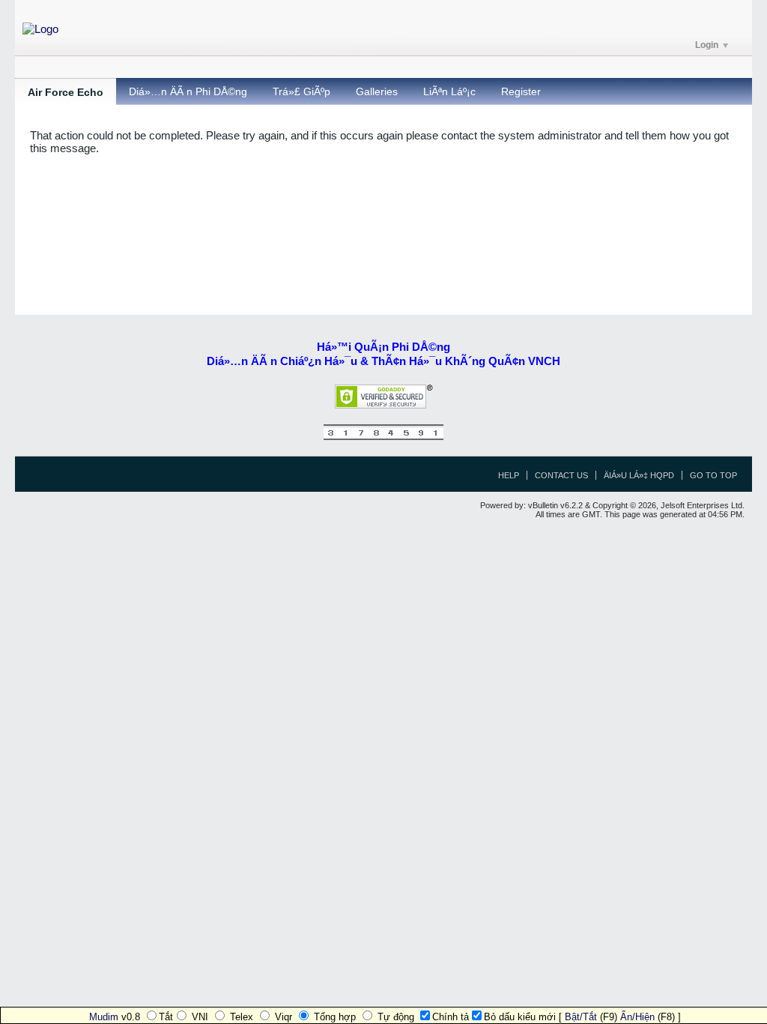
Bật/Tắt (581, 1017)
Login (706, 45)
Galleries (377, 91)
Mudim (103, 1017)
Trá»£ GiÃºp (301, 91)
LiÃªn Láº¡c (449, 91)
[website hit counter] (383, 436)
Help (508, 475)
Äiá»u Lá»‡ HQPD (639, 475)
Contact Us (561, 475)
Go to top (713, 475)
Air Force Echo (65, 92)
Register (521, 91)
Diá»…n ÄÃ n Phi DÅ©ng (188, 91)
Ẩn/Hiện (637, 1017)
